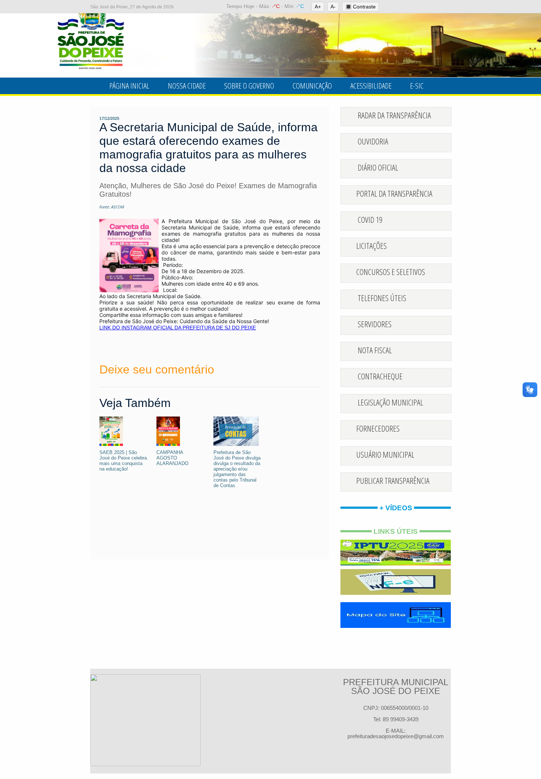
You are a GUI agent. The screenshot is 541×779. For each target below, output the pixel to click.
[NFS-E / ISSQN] (395, 582)
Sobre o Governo (249, 86)
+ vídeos (395, 508)
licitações (371, 245)
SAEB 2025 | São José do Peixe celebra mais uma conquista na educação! (123, 461)
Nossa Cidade (187, 86)
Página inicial (129, 86)
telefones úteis (382, 297)
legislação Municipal (390, 402)
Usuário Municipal (385, 454)
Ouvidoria (373, 141)
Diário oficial (378, 167)
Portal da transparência (394, 193)
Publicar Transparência (392, 480)
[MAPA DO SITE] (395, 615)
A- (333, 7)
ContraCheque (380, 376)
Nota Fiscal (375, 349)
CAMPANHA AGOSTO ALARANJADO (172, 458)
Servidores (375, 323)
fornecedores (378, 428)
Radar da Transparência (394, 115)
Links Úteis (396, 531)
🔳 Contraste (360, 7)
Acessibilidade (371, 86)
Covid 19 (370, 219)
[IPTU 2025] (395, 552)
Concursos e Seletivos (390, 271)
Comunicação (312, 86)
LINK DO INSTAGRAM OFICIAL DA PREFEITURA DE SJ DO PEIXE (177, 327)
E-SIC (417, 86)
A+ (318, 7)
